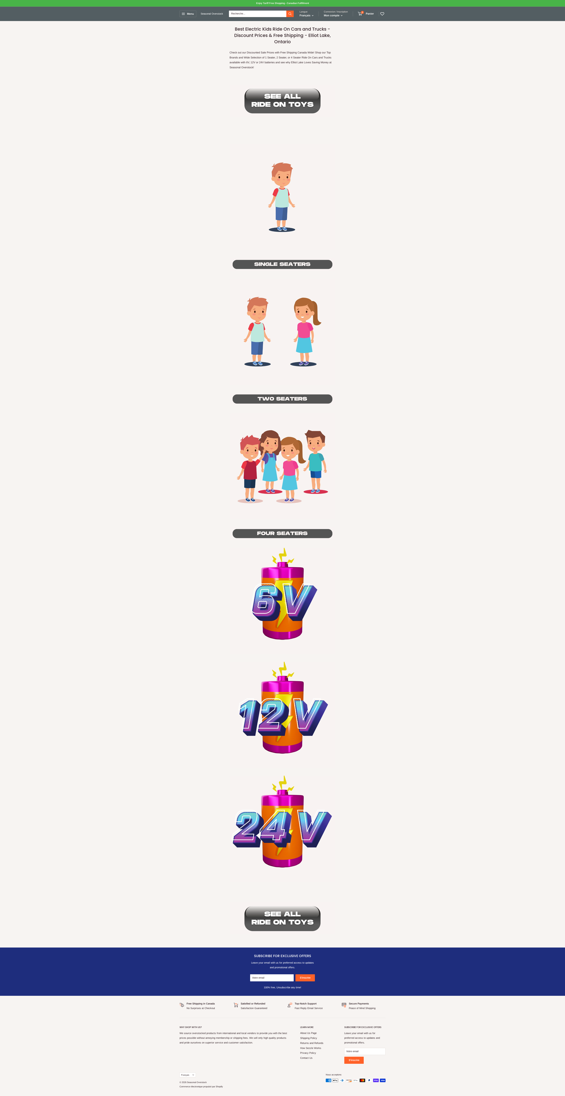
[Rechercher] (290, 14)
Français (185, 1075)
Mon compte (332, 15)
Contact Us (306, 1058)
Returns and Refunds (311, 1043)
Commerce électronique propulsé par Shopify (201, 1086)
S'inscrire (305, 977)
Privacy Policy (308, 1053)
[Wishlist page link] (382, 14)
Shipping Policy (308, 1038)
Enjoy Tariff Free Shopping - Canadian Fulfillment (282, 3)
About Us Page (308, 1033)
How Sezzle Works (310, 1048)
